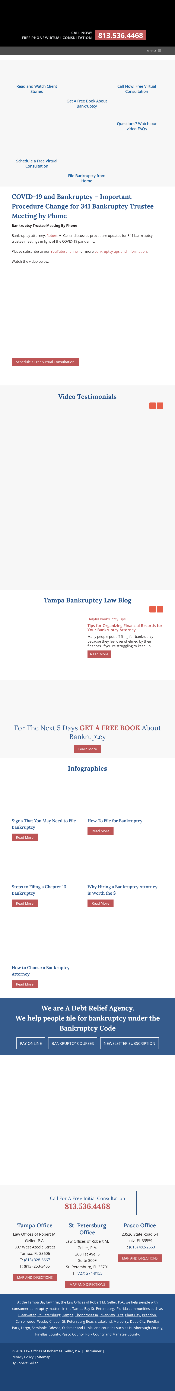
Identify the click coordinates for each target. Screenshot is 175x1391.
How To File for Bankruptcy (115, 820)
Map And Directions (35, 1277)
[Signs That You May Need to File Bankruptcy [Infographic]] (44, 810)
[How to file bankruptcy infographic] (120, 810)
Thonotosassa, (87, 1315)
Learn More (87, 749)
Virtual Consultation (45, 362)
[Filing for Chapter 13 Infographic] (44, 876)
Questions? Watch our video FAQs (137, 126)
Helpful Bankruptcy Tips (107, 619)
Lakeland (105, 1321)
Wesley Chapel (48, 1321)
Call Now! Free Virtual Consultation (136, 89)
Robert (52, 235)
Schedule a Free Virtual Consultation (36, 163)
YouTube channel (65, 251)
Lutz (120, 1315)
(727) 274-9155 (89, 1273)
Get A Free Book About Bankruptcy (87, 103)
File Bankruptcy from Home (86, 178)
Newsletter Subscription (129, 1043)
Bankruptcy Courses (73, 1043)
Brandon (149, 1315)
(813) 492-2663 (142, 1247)
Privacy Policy (23, 1357)
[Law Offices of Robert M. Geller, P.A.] (87, 23)
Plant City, (133, 1315)
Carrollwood (25, 1321)
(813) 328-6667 (37, 1259)
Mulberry (121, 1321)
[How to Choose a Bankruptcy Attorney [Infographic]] (48, 935)
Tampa (67, 1315)
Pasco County (73, 1334)
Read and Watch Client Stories (36, 89)
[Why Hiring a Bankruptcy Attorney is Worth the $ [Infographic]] (120, 876)
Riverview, (108, 1315)
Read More (99, 654)
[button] (151, 51)
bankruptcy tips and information (121, 251)
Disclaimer (93, 1351)
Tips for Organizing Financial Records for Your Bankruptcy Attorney (125, 627)
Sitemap (43, 1357)
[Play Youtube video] (87, 311)
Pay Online (31, 1043)
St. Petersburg (49, 1315)
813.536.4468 (120, 35)
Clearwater (27, 1315)
